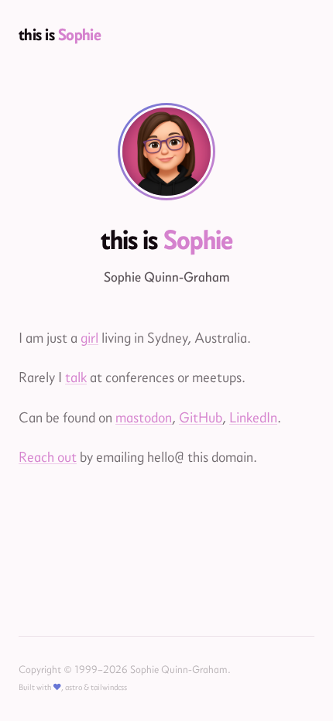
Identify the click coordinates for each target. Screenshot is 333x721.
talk (76, 377)
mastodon (143, 417)
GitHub (200, 417)
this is (60, 34)
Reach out (48, 457)
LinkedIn (253, 417)
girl (89, 338)
